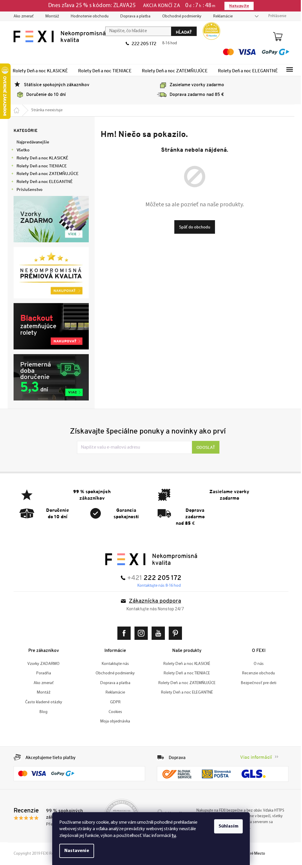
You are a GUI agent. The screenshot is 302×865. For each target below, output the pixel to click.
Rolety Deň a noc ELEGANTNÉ (42, 181)
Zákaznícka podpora (153, 601)
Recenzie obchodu (256, 673)
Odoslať (203, 447)
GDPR (113, 702)
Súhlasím (226, 826)
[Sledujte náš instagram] (140, 633)
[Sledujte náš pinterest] (174, 633)
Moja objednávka (113, 721)
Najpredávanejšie (30, 142)
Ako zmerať (22, 16)
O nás (256, 664)
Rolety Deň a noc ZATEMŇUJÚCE (45, 173)
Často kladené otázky (41, 702)
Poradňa (41, 673)
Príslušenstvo (27, 189)
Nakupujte (237, 5)
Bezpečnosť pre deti (256, 683)
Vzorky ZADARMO (41, 664)
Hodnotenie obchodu (87, 16)
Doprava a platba (133, 16)
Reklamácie (221, 16)
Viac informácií (254, 757)
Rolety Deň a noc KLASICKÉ (40, 158)
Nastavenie (74, 850)
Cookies (113, 712)
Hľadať (182, 32)
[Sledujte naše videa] (157, 633)
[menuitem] (38, 71)
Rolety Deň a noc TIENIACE (39, 166)
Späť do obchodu (192, 227)
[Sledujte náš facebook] (123, 633)
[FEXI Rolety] (149, 559)
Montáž (50, 16)
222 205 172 (141, 43)
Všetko (20, 150)
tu (172, 835)
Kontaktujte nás (113, 664)
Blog (41, 712)
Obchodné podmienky (179, 16)
